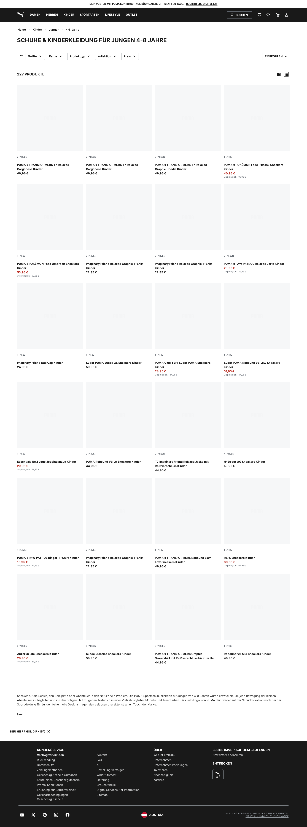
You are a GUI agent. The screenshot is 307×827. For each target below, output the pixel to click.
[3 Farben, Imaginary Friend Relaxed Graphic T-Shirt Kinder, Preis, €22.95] (119, 229)
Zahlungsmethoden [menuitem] (50, 770)
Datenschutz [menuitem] (45, 765)
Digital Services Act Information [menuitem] (118, 790)
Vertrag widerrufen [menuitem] (50, 755)
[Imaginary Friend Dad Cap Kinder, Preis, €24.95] (50, 326)
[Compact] (278, 74)
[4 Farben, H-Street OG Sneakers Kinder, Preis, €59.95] (257, 425)
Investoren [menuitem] (161, 770)
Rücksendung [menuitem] (46, 760)
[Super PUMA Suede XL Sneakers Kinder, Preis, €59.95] (119, 326)
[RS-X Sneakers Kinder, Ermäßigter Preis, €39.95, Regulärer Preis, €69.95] (257, 522)
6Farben (22, 646)
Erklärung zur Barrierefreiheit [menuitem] (56, 790)
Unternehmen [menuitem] (162, 760)
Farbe (53, 56)
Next (20, 714)
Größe (32, 56)
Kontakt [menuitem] (102, 755)
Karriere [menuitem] (159, 780)
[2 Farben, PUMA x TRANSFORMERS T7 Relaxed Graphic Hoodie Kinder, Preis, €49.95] (188, 130)
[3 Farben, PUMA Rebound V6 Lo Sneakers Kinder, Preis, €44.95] (119, 425)
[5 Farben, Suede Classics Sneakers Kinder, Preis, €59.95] (119, 617)
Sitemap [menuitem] (102, 795)
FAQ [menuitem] (99, 760)
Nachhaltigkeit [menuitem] (163, 775)
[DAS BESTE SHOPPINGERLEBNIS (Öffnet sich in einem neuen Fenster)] (217, 774)
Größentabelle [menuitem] (106, 785)
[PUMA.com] (20, 15)
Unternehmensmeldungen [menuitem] (171, 765)
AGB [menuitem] (99, 765)
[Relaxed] (286, 74)
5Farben (91, 646)
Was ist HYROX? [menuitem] (164, 755)
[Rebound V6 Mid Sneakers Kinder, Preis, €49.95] (257, 617)
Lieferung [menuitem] (103, 780)
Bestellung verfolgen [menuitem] (110, 770)
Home (22, 29)
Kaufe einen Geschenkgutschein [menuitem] (58, 780)
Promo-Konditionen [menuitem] (50, 785)
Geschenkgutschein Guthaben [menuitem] (57, 775)
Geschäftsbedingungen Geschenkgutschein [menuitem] (52, 797)
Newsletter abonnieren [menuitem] (227, 755)
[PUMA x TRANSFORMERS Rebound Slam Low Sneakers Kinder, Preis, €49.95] (188, 523)
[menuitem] (35, 15)
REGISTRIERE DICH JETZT (201, 3)
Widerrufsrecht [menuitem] (107, 775)
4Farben (229, 453)
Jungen (54, 29)
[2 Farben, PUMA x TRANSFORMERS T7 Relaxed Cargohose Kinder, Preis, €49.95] (50, 130)
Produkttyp (77, 56)
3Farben (91, 255)
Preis (127, 56)
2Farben (22, 157)
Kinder (37, 29)
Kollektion (104, 56)
